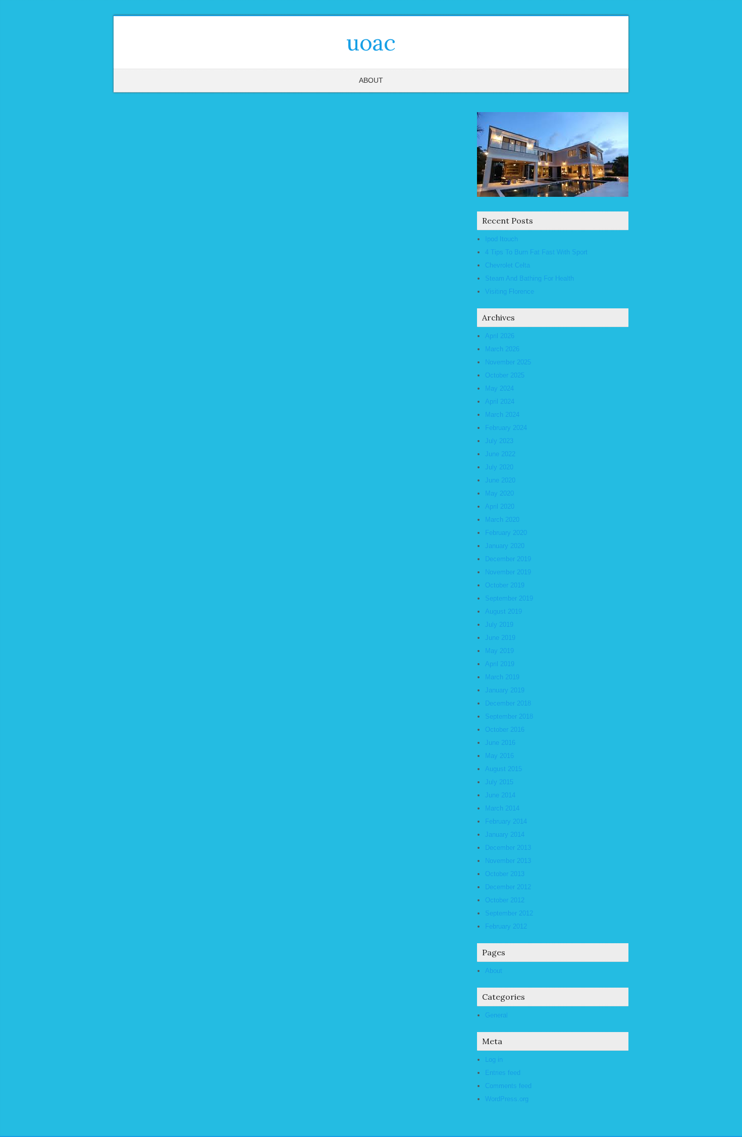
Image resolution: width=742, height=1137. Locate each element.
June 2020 (500, 480)
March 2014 (502, 808)
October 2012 (504, 900)
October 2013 (504, 874)
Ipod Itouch (501, 239)
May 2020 (499, 493)
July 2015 (499, 782)
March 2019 (502, 677)
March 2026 (502, 349)
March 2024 (502, 414)
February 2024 (506, 427)
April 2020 (499, 506)
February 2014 (506, 821)
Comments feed (508, 1086)
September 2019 (509, 598)
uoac (371, 42)
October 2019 (504, 585)
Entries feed (502, 1072)
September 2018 (509, 716)
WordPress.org (506, 1099)
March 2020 (502, 519)
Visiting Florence (509, 291)
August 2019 (503, 611)
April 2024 (499, 401)
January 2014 (504, 834)
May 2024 (499, 388)
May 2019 (499, 651)
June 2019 (500, 637)
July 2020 (499, 467)
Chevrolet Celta (507, 265)
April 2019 (499, 664)
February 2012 (506, 926)
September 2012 (509, 913)
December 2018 (508, 703)
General (496, 1015)
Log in (494, 1059)
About (371, 80)
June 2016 (500, 742)
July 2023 (499, 441)
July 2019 (499, 624)
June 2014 (500, 795)
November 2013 (508, 860)
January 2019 (504, 690)
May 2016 (499, 756)
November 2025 (508, 362)
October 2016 (504, 729)
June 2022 (500, 454)
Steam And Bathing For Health (529, 278)
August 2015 (503, 769)
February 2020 (506, 532)
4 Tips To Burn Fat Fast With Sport (536, 252)
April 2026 (499, 336)
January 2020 (504, 546)
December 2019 (508, 559)
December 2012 (508, 887)
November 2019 (508, 572)
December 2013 (508, 847)
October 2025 (504, 375)
